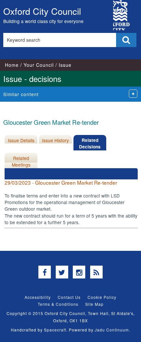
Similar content (21, 94)
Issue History (55, 140)
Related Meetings (21, 161)
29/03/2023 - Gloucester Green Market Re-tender (61, 182)
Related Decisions (90, 143)
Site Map (94, 304)
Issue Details (21, 140)
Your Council (39, 65)
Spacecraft (55, 329)
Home (12, 65)
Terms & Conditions (58, 304)
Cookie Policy (102, 297)
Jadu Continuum (112, 329)
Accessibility (38, 297)
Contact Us (69, 297)
